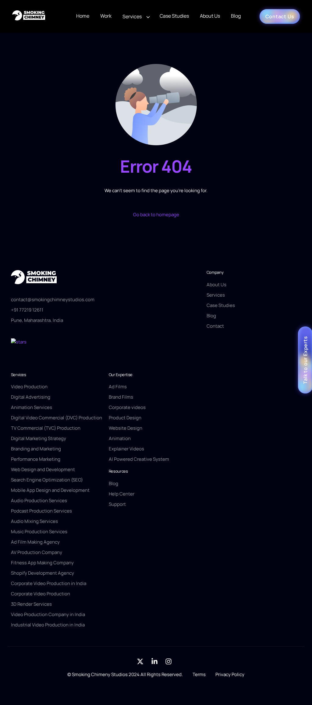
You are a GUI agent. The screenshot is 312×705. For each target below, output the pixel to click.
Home (82, 15)
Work (106, 15)
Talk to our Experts (305, 360)
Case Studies (174, 15)
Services (132, 16)
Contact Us (279, 16)
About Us (210, 15)
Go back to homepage (156, 214)
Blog (236, 15)
